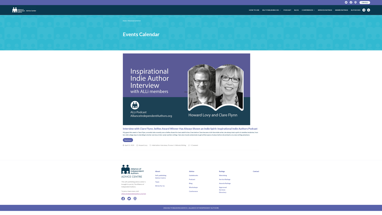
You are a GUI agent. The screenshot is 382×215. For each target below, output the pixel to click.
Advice (191, 171)
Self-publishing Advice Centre (160, 176)
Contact (256, 171)
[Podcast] (355, 2)
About (157, 171)
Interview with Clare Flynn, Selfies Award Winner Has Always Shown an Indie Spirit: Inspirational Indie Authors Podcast (190, 128)
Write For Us (160, 186)
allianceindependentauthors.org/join (133, 194)
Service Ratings (224, 179)
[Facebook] (351, 2)
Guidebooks (193, 175)
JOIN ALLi (365, 2)
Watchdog (223, 175)
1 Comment (194, 145)
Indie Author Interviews (159, 145)
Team (157, 182)
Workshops (193, 187)
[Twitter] (346, 2)
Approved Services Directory (223, 189)
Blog (190, 183)
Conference (193, 191)
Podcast (192, 179)
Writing (183, 145)
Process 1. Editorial (174, 145)
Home (125, 21)
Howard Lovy (143, 145)
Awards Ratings (225, 183)
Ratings (222, 171)
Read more (127, 140)
